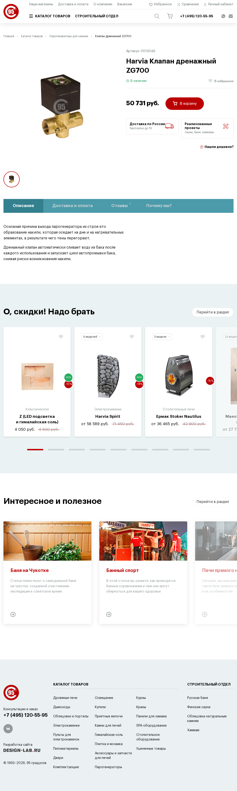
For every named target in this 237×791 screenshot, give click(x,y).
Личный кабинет (221, 4)
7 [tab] (160, 449)
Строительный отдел (96, 16)
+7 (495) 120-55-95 (25, 715)
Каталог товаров (52, 16)
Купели (100, 707)
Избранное (163, 4)
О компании (103, 4)
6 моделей (90, 336)
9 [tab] (202, 449)
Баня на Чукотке (29, 570)
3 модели (160, 336)
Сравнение (190, 4)
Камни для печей (108, 725)
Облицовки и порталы (70, 716)
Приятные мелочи (109, 716)
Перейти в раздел (212, 312)
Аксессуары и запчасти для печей (113, 756)
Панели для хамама (151, 716)
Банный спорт (122, 570)
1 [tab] (35, 449)
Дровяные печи (65, 698)
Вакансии (124, 4)
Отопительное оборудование (148, 737)
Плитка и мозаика (109, 744)
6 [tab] (139, 449)
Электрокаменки (66, 725)
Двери (58, 758)
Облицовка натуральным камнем (207, 719)
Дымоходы (61, 707)
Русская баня (197, 698)
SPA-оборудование (151, 725)
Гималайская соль (109, 735)
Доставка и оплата (73, 4)
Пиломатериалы (65, 748)
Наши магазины (41, 4)
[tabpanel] (37, 382)
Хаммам (193, 730)
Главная (8, 36)
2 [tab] (56, 449)
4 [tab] (98, 449)
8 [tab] (181, 449)
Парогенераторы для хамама (69, 36)
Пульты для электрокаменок (66, 737)
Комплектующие (66, 767)
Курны (141, 698)
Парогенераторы (108, 767)
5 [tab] (118, 449)
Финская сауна (198, 707)
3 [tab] (77, 449)
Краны (141, 707)
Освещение (104, 698)
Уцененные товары (151, 748)
